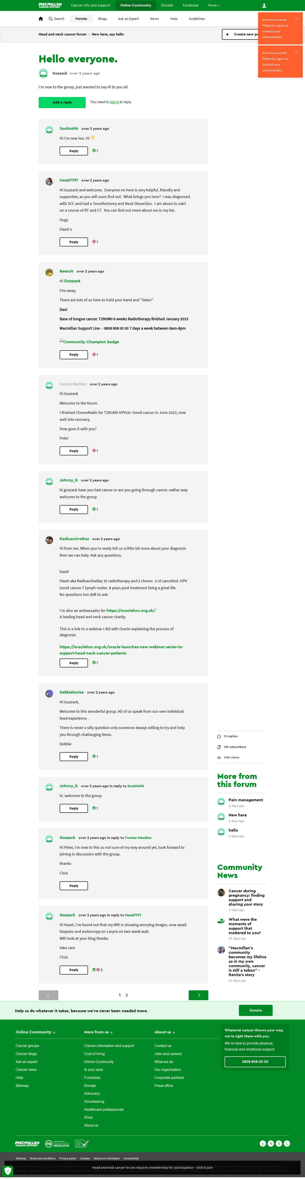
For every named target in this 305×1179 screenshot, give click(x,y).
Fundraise (190, 5)
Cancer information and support (109, 1046)
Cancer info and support (91, 5)
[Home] (50, 5)
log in (114, 102)
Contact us (163, 1046)
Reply (73, 151)
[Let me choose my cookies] (7, 1171)
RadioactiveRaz (75, 539)
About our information (107, 1158)
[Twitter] (271, 1143)
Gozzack (59, 73)
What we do (164, 1062)
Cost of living (94, 1054)
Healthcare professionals (104, 1110)
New (244, 34)
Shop (88, 1117)
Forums (81, 19)
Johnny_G (69, 480)
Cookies (85, 1158)
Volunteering (94, 1102)
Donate (167, 5)
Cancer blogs (26, 1054)
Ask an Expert (128, 19)
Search (59, 19)
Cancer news (26, 1070)
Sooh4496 (69, 128)
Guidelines (197, 19)
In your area (93, 1070)
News (154, 19)
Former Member (138, 838)
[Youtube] (279, 1143)
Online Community (135, 5)
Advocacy (92, 1094)
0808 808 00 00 (255, 1061)
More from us (97, 1032)
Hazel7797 (69, 180)
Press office (164, 1086)
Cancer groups (27, 1046)
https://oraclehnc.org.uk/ (131, 611)
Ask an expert (26, 1062)
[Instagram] (287, 1143)
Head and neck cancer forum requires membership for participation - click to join (152, 1167)
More (212, 5)
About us (91, 1125)
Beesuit (67, 271)
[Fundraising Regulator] (57, 1143)
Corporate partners (169, 1078)
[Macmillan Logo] (27, 1143)
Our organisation (168, 1070)
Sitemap (22, 1086)
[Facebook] (263, 1143)
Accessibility (131, 1158)
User (264, 5)
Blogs (102, 19)
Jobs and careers (168, 1054)
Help (174, 19)
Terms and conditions (43, 1158)
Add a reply (62, 102)
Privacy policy (67, 1158)
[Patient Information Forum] (82, 1143)
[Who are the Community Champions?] (89, 342)
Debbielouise (72, 692)
